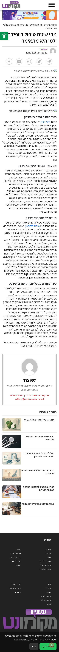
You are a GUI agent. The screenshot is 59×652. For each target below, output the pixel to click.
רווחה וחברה (16, 584)
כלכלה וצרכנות (15, 557)
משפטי (18, 565)
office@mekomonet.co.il (29, 399)
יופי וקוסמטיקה (15, 553)
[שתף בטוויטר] (39, 61)
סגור (34, 646)
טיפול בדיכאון (32, 226)
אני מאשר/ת (48, 646)
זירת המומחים (36, 24)
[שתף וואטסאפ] (29, 61)
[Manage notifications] (51, 645)
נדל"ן (49, 584)
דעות (49, 557)
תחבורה (18, 592)
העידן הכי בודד (45, 561)
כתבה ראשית (16, 561)
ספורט (48, 588)
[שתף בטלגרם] (49, 61)
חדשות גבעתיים (50, 24)
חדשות (18, 549)
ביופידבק (45, 122)
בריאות (48, 553)
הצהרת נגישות (45, 569)
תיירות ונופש (46, 596)
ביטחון (48, 549)
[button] (4, 36)
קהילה (48, 592)
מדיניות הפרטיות (21, 639)
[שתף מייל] (19, 61)
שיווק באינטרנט (15, 588)
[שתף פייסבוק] (9, 61)
